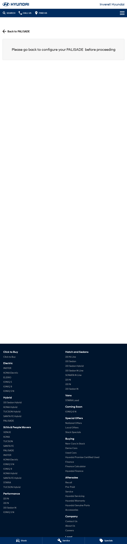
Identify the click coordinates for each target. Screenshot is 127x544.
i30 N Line (70, 356)
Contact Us (71, 521)
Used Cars (71, 452)
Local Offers (72, 427)
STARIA (7, 482)
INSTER (7, 368)
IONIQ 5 (7, 381)
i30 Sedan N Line (74, 370)
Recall (68, 482)
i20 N (6, 498)
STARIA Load (72, 400)
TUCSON (8, 441)
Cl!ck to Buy (9, 356)
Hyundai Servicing (74, 496)
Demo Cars (71, 448)
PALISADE (8, 420)
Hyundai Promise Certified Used (82, 457)
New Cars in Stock (75, 443)
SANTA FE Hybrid (12, 416)
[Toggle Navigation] (122, 13)
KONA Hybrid (10, 407)
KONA (6, 436)
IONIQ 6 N (70, 411)
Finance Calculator (75, 466)
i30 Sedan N (9, 507)
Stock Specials (73, 432)
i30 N (6, 503)
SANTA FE (8, 445)
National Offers (73, 423)
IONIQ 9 (7, 386)
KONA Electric (10, 372)
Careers (69, 530)
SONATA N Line (73, 375)
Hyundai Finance (74, 470)
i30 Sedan (70, 361)
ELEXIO (7, 377)
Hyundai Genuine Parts (77, 505)
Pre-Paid (70, 486)
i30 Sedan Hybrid (12, 402)
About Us (70, 525)
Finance (69, 461)
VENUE (7, 432)
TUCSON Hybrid (12, 411)
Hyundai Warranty (75, 500)
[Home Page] (15, 4)
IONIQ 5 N (8, 390)
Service (69, 491)
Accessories (71, 509)
